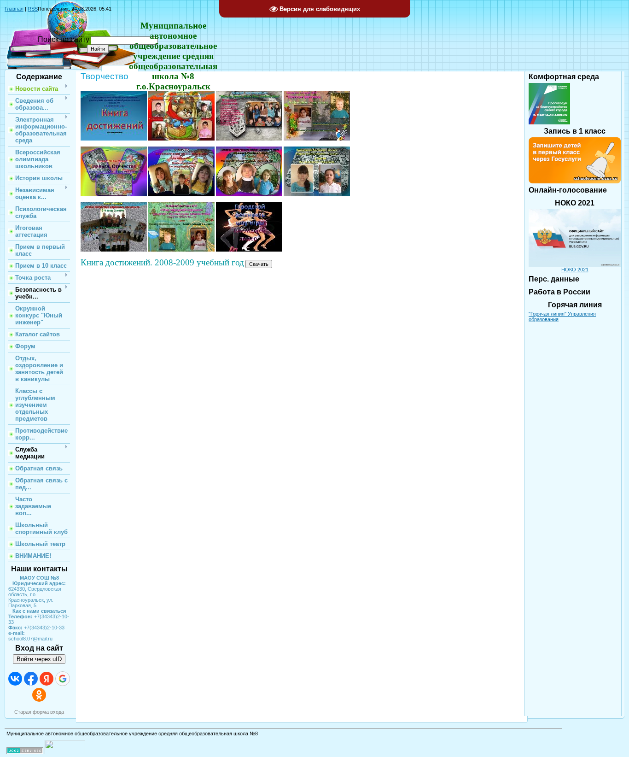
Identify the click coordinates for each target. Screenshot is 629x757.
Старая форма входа (39, 712)
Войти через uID (39, 659)
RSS (33, 9)
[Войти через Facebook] (31, 679)
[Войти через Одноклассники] (39, 695)
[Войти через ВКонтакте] (15, 679)
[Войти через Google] (62, 678)
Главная (14, 9)
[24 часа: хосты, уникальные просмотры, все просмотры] (65, 752)
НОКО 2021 (574, 269)
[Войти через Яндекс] (46, 679)
